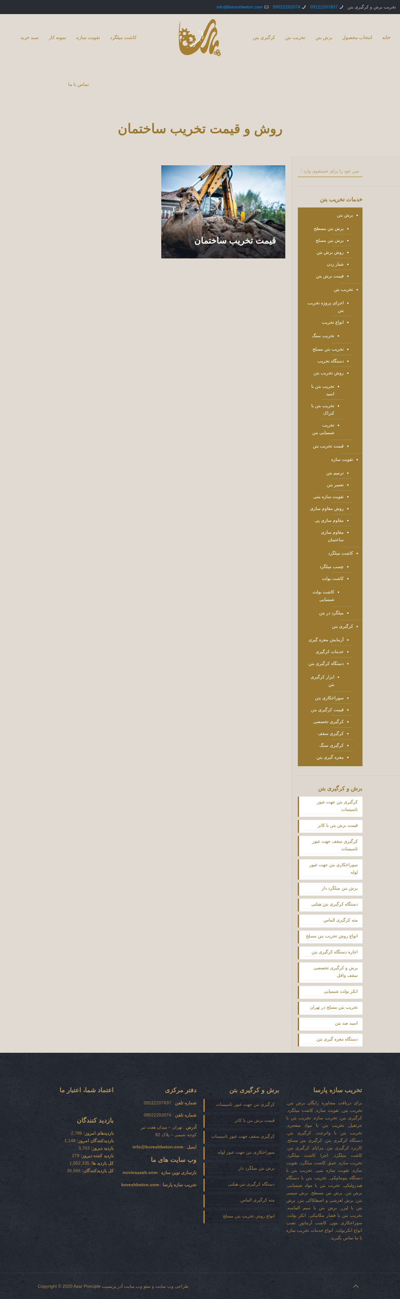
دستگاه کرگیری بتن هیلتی (334, 904)
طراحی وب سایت (171, 1286)
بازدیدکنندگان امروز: (95, 1140)
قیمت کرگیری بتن (327, 709)
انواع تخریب (333, 322)
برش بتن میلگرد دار (340, 888)
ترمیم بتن (335, 472)
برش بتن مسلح (330, 240)
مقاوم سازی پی (329, 520)
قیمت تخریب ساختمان (235, 240)
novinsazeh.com (140, 1172)
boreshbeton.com (140, 1184)
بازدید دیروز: (102, 1148)
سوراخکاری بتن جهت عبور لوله (333, 868)
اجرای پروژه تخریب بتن (326, 306)
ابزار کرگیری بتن (322, 680)
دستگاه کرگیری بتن (326, 663)
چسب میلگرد (331, 566)
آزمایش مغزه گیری (326, 639)
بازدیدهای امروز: (98, 1133)
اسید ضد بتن (346, 1023)
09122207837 (324, 6)
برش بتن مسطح (329, 228)
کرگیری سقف (331, 733)
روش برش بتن (330, 252)
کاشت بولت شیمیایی (323, 595)
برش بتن (345, 214)
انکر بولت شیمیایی (341, 991)
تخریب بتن (343, 289)
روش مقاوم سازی (327, 508)
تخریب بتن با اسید (322, 390)
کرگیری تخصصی (328, 721)
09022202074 (286, 6)
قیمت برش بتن (330, 275)
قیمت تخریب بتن (328, 445)
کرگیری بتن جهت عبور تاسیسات (337, 805)
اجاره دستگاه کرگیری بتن (335, 951)
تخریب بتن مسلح (328, 349)
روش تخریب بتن (328, 372)
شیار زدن (335, 264)
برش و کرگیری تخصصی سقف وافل (335, 971)
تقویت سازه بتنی (328, 496)
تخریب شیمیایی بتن (323, 428)
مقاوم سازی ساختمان (332, 536)
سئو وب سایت (137, 1286)
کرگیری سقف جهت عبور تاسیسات (335, 845)
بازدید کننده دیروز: (96, 1155)
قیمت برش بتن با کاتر (338, 825)
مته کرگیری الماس (340, 919)
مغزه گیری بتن (330, 757)
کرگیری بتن (342, 626)
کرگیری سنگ (331, 745)
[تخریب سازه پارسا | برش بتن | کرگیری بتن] (200, 37)
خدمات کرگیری (330, 651)
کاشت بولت (333, 578)
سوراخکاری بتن (329, 697)
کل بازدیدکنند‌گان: (97, 1170)
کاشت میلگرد (340, 553)
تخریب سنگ (323, 335)
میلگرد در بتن (331, 612)
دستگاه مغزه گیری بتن (337, 1039)
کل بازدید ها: (101, 1163)
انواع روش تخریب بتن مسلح (332, 935)
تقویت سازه (342, 459)
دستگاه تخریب (331, 360)
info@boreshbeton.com (240, 6)
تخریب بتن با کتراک (322, 409)
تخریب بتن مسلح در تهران (334, 1007)
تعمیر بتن (335, 484)
